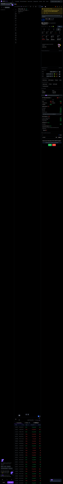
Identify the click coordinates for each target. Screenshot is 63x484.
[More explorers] (61, 71)
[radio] (56, 137)
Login (4, 482)
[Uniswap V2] (45, 6)
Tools (47, 1)
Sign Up (10, 482)
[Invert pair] (53, 18)
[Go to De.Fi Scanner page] (47, 116)
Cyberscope (45, 84)
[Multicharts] (2, 479)
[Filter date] (23, 424)
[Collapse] (12, 1)
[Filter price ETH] (35, 424)
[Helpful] (45, 13)
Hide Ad (60, 50)
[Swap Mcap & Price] (41, 24)
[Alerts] (7, 479)
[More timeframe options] (61, 29)
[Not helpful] (47, 13)
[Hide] (61, 97)
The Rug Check (45, 86)
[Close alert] (61, 8)
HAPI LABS (55, 84)
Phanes (56, 80)
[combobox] (56, 1)
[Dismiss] (12, 3)
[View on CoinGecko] (53, 26)
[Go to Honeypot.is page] (47, 122)
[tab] (18, 423)
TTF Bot (50, 84)
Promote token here (45, 50)
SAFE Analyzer (51, 80)
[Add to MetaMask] (56, 74)
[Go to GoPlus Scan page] (47, 106)
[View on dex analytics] (58, 71)
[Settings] (12, 479)
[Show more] (61, 106)
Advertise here (44, 67)
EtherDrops (45, 80)
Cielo (60, 80)
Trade (59, 26)
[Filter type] (28, 424)
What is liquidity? (55, 11)
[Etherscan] (60, 72)
